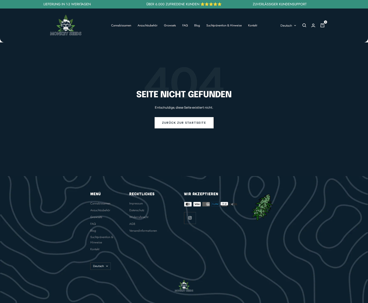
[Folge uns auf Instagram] (190, 218)
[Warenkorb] (322, 25)
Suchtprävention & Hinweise (224, 25)
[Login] (313, 25)
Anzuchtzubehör (148, 25)
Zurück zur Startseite (184, 122)
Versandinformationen (143, 230)
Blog (197, 25)
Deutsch (286, 25)
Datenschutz (136, 210)
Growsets (170, 25)
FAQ (185, 25)
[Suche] (304, 25)
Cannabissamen (121, 25)
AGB (132, 224)
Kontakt (252, 25)
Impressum (136, 203)
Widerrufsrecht (138, 217)
